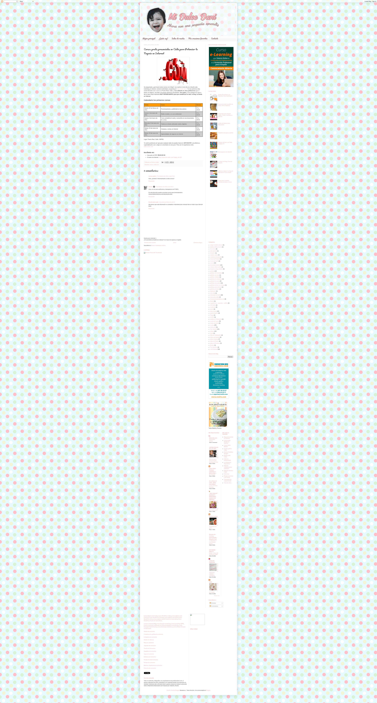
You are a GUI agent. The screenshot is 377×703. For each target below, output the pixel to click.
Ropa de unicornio (149, 642)
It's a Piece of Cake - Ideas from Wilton (213, 482)
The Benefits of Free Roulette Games (212, 542)
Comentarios (214, 606)
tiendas (212, 345)
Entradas (213, 603)
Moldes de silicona (149, 640)
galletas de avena (215, 281)
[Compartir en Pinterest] (173, 162)
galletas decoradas (215, 283)
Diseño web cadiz (153, 202)
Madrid (212, 301)
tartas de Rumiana (215, 343)
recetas (212, 325)
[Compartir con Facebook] (171, 162)
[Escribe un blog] (167, 162)
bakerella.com (213, 438)
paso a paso (213, 311)
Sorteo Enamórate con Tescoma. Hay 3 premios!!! (225, 95)
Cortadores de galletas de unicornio (153, 634)
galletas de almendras (216, 279)
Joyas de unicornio (149, 654)
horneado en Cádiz (215, 295)
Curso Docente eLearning (163, 623)
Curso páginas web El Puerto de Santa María (166, 619)
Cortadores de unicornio (150, 637)
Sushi (211, 333)
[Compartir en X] (169, 162)
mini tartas (213, 305)
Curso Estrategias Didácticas (165, 627)
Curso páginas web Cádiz (151, 616)
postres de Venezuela (216, 319)
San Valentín (213, 329)
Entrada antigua (198, 242)
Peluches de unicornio (150, 668)
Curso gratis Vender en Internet (227, 442)
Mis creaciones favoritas (197, 38)
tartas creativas (214, 339)
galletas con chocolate (216, 273)
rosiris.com (156, 164)
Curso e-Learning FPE (150, 623)
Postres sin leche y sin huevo (228, 476)
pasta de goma (214, 313)
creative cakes (214, 255)
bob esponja (213, 251)
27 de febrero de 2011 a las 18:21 (164, 186)
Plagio (212, 315)
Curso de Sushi (214, 261)
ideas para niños (214, 297)
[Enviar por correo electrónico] (166, 162)
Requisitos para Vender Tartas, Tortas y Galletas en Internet (225, 115)
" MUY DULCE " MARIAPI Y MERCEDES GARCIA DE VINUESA (213, 496)
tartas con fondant (215, 337)
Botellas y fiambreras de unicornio (153, 665)
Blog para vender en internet (228, 437)
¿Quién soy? (163, 38)
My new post (212, 474)
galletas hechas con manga (217, 285)
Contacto (214, 38)
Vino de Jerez (227, 483)
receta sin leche (214, 323)
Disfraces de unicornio (150, 657)
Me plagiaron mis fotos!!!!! (225, 152)
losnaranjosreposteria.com (217, 299)
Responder (152, 181)
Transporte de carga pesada (227, 480)
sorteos (212, 331)
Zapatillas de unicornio (150, 651)
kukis (210, 582)
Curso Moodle (174, 625)
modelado (212, 307)
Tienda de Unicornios (149, 648)
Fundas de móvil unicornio (151, 659)
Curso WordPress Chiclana (156, 617)
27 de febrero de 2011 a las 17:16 (166, 176)
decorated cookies (215, 265)
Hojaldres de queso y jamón (225, 133)
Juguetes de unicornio (150, 645)
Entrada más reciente (150, 242)
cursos (151, 164)
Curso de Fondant (215, 259)
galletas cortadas (214, 277)
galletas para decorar (215, 287)
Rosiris (151, 186)
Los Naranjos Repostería (227, 463)
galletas (212, 271)
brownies (212, 253)
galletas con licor (214, 275)
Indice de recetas (178, 38)
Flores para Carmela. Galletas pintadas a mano (225, 181)
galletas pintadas (214, 289)
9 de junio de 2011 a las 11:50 (167, 202)
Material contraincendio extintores (228, 467)
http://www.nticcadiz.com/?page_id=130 (170, 157)
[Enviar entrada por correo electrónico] (162, 162)
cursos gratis (152, 176)
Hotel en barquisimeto (227, 459)
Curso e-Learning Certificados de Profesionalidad (157, 625)
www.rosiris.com (181, 89)
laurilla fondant (213, 516)
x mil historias (213, 349)
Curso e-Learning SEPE (177, 623)
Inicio (174, 242)
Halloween (213, 291)
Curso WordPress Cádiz (164, 616)
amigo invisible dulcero (216, 245)
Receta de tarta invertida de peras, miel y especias (225, 105)
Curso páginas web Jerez (171, 617)
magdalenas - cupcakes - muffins (219, 303)
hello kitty (212, 293)
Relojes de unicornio (149, 662)
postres (212, 317)
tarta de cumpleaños (215, 335)
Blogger (208, 690)
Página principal (149, 38)
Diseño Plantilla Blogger (173, 690)
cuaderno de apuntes (215, 257)
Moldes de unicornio (149, 631)
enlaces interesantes (215, 267)
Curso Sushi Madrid (227, 446)
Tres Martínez (213, 347)
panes (211, 309)
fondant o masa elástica (216, 269)
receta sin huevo (214, 321)
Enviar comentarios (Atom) (158, 245)
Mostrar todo (216, 595)
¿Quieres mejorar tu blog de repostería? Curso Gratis (225, 171)
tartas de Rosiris (214, 341)
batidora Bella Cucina (216, 247)
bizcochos (212, 249)
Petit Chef (226, 474)
